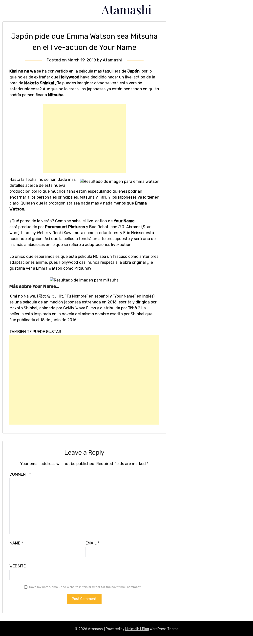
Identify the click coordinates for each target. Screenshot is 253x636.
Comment (20, 474)
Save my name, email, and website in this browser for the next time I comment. (85, 587)
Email (92, 543)
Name (16, 543)
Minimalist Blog (137, 629)
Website (17, 566)
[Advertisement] (84, 138)
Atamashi (127, 9)
